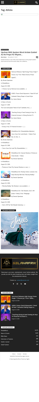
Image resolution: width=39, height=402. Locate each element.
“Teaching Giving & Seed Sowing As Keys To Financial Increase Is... (25, 315)
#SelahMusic (5, 83)
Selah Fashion (5, 344)
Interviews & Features (7, 339)
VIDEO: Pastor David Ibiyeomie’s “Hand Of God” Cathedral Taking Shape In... (24, 306)
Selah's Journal (5, 342)
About (13, 354)
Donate (25, 354)
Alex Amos (3, 57)
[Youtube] (25, 284)
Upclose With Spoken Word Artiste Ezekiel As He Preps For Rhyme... (19, 53)
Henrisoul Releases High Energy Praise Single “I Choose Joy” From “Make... (24, 297)
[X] (22, 284)
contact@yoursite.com (23, 280)
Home (2, 7)
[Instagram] (18, 284)
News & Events (4, 49)
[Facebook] (14, 284)
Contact (19, 354)
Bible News (4, 336)
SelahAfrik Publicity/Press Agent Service (19, 356)
